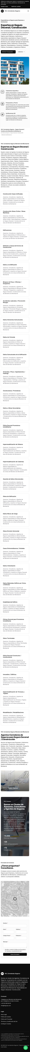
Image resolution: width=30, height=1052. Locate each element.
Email (5, 929)
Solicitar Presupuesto (7, 51)
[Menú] (28, 11)
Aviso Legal (4, 1014)
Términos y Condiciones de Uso (13, 951)
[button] (15, 899)
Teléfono (18, 929)
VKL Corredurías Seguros (12, 11)
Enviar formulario (15, 954)
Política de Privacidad (20, 949)
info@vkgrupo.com (6, 1005)
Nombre (5, 923)
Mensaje (5, 941)
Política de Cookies (6, 1016)
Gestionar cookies (16, 6)
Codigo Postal (7, 935)
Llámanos (20, 51)
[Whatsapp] (25, 1048)
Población (18, 935)
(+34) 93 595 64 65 (6, 1003)
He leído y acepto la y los (15, 950)
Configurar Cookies (6, 1023)
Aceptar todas (4, 6)
